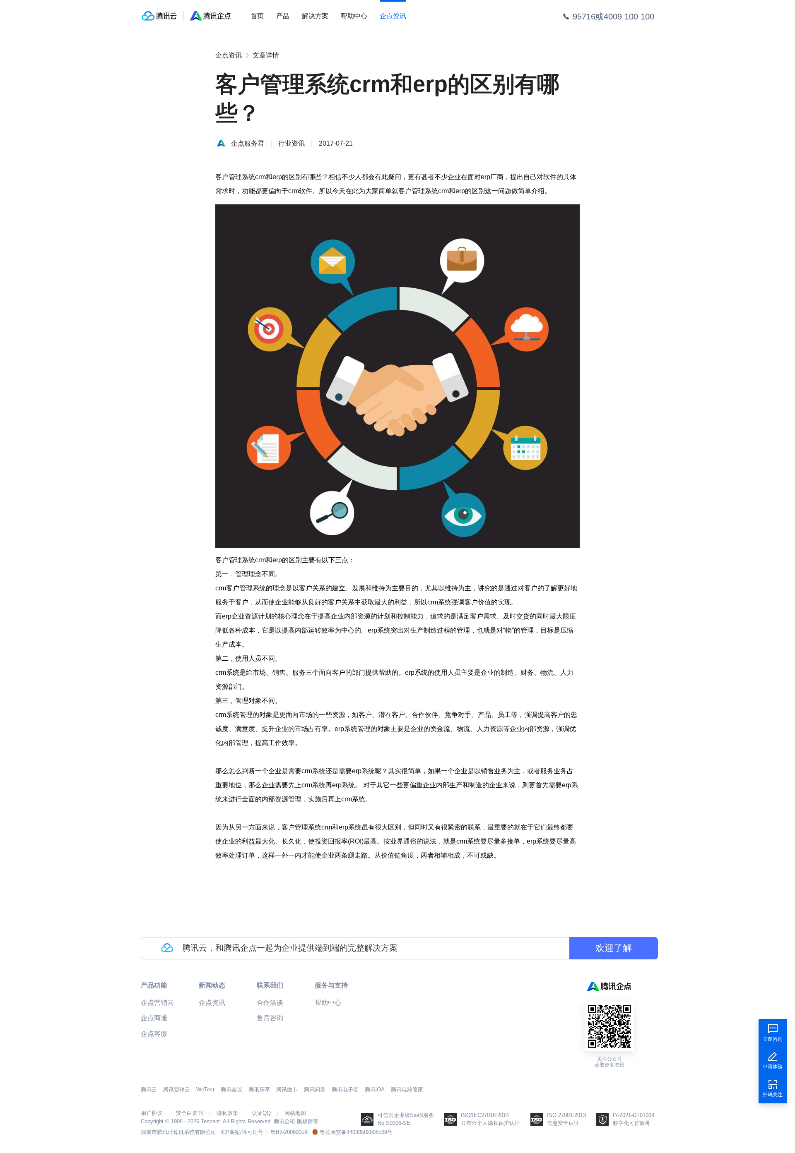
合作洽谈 (270, 1002)
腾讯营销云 (176, 1089)
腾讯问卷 (314, 1089)
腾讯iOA (375, 1089)
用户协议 (151, 1113)
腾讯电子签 (345, 1089)
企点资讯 (393, 15)
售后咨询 (270, 1017)
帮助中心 (354, 15)
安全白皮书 (189, 1113)
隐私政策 (227, 1113)
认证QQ (261, 1113)
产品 (282, 15)
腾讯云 (149, 1089)
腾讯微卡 (287, 1089)
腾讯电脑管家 (407, 1089)
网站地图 (295, 1113)
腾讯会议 (231, 1089)
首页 (257, 15)
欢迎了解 (613, 948)
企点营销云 (157, 1002)
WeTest (205, 1089)
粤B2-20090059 (288, 1132)
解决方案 (315, 15)
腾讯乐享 (259, 1089)
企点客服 (154, 1033)
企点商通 (154, 1017)
